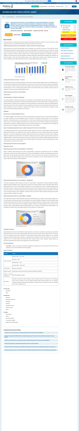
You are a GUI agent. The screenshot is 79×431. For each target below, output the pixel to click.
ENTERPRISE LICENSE (66, 29)
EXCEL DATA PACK (66, 32)
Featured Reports (43, 6)
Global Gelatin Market (65, 56)
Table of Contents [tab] (17, 34)
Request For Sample (26, 34)
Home (3, 16)
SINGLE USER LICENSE (66, 25)
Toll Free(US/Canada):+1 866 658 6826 (10, 3)
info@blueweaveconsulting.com (39, 3)
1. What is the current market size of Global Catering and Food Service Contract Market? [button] (23, 332)
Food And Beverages (10, 16)
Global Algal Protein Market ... (67, 50)
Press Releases (51, 6)
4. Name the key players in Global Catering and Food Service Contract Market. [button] (21, 343)
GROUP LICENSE (65, 27)
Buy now (68, 35)
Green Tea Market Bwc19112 (67, 53)
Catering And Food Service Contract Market (24, 16)
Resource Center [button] (59, 6)
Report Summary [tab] (8, 34)
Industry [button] (35, 6)
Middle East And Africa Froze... (67, 58)
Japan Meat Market (65, 48)
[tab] (31, 333)
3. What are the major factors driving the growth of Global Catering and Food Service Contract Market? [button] (27, 340)
